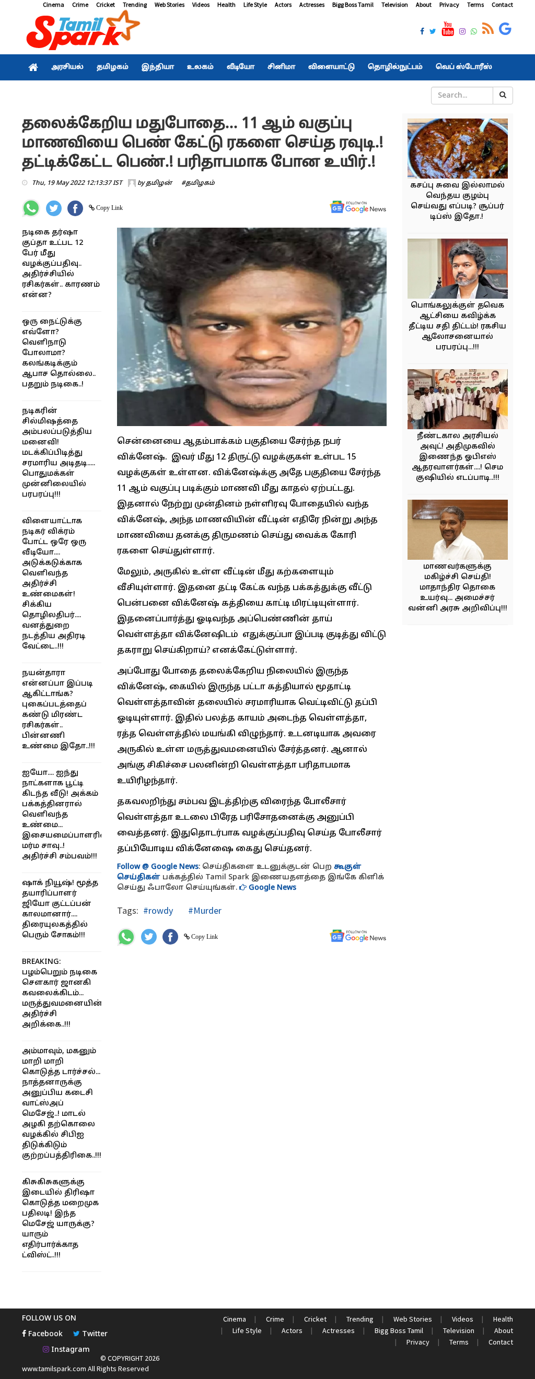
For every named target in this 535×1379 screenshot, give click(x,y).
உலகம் (200, 67)
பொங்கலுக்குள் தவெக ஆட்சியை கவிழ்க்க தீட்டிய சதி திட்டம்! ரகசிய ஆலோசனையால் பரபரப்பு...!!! (457, 326)
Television (394, 4)
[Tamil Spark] (81, 32)
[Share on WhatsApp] (31, 208)
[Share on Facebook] (75, 208)
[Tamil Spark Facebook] (422, 32)
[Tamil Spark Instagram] (462, 32)
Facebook (44, 1334)
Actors (283, 4)
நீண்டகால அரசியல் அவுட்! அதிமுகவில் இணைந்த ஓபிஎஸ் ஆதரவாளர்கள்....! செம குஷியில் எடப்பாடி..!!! (457, 457)
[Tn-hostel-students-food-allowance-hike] (462, 531)
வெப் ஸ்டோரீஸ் (464, 67)
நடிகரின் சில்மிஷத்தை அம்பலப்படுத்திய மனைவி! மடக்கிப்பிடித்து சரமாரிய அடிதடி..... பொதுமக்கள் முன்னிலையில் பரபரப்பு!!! (58, 453)
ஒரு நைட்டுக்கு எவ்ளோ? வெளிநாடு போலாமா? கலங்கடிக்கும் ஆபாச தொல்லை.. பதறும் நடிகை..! (59, 353)
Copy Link (109, 208)
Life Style (255, 4)
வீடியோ (240, 67)
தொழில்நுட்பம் (395, 67)
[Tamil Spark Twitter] (432, 32)
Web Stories (169, 4)
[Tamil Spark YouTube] (447, 29)
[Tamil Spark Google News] (505, 29)
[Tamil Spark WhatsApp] (474, 32)
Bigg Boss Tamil (353, 4)
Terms (475, 4)
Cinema (53, 4)
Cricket (105, 4)
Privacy (449, 4)
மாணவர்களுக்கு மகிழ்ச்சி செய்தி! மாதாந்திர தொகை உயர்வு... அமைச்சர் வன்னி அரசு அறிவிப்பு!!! (457, 587)
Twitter (94, 1334)
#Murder (204, 910)
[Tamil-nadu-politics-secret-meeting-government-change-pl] (462, 270)
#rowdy (158, 910)
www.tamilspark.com (54, 1368)
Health (226, 4)
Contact (502, 4)
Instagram (69, 1350)
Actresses (311, 4)
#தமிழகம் (198, 183)
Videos (201, 4)
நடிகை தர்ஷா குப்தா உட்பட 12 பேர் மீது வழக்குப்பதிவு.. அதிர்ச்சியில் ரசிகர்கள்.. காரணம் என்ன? (61, 264)
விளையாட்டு (331, 67)
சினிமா (281, 67)
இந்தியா (158, 67)
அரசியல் (67, 67)
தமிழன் (159, 183)
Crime (80, 4)
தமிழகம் (113, 67)
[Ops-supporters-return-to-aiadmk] (462, 400)
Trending (135, 4)
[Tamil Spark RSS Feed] (488, 29)
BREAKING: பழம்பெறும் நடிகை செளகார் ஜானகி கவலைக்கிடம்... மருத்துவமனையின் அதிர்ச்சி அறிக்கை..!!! (62, 993)
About (424, 4)
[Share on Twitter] (54, 208)
